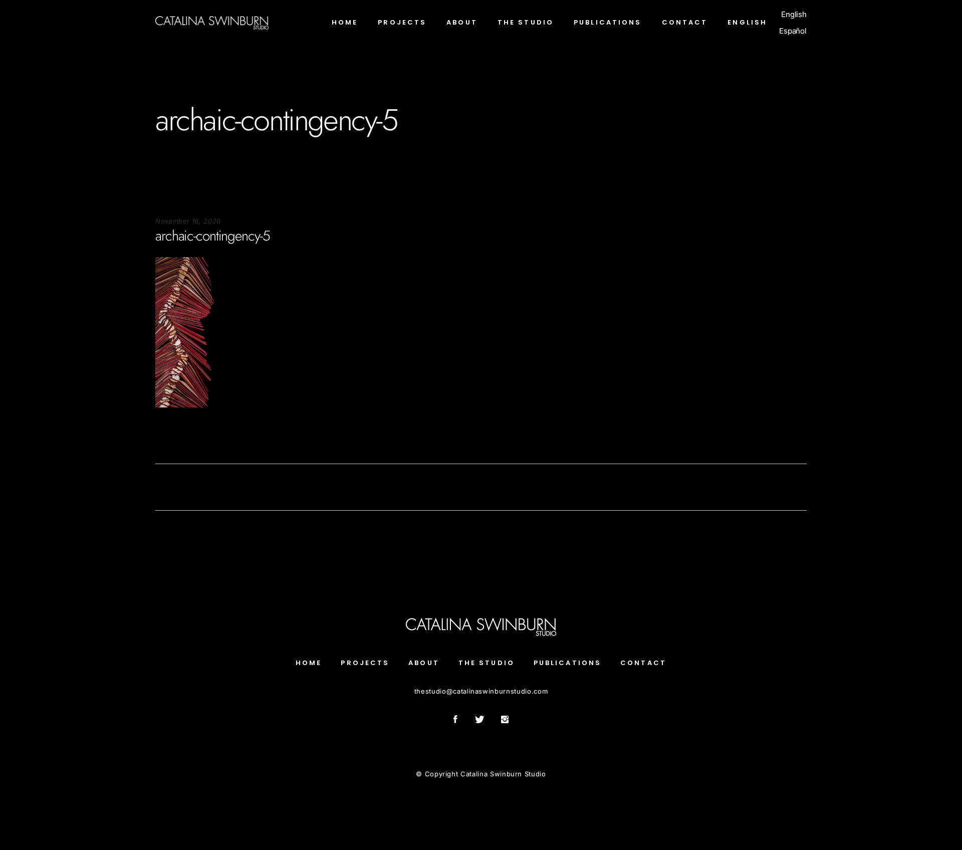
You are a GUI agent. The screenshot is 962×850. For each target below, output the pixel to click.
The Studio (486, 663)
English (794, 14)
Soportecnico (176, 438)
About (423, 663)
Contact (643, 663)
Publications (567, 663)
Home (309, 663)
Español (793, 31)
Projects (365, 663)
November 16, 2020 (188, 221)
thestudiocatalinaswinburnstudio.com (481, 691)
